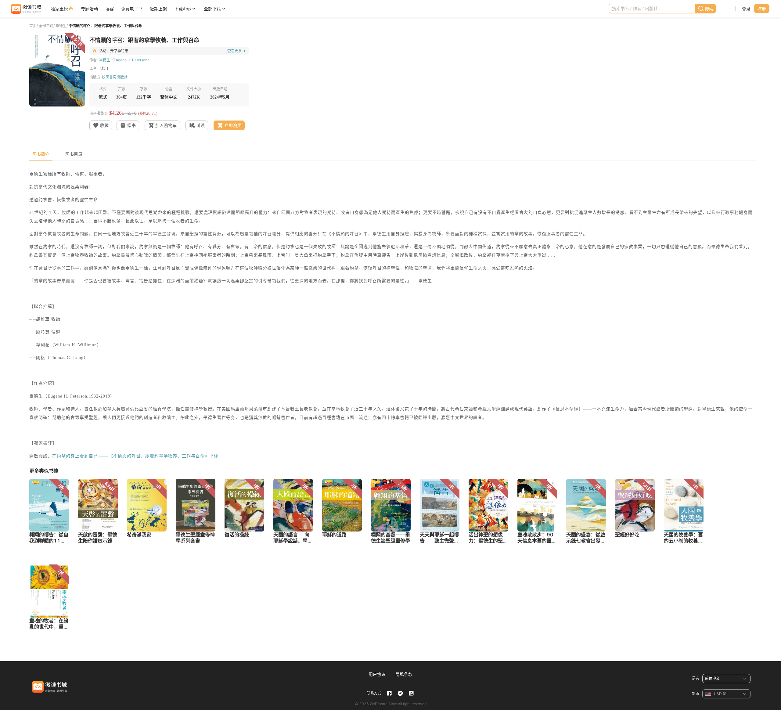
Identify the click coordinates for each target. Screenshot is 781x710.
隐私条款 (403, 674)
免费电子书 (131, 8)
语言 (695, 678)
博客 (109, 8)
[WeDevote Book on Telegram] (400, 693)
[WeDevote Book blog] (411, 693)
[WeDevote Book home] (25, 8)
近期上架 (158, 8)
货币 (695, 693)
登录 (746, 8)
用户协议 (377, 674)
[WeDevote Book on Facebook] (389, 693)
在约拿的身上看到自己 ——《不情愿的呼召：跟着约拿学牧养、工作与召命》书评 (135, 456)
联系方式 (374, 693)
